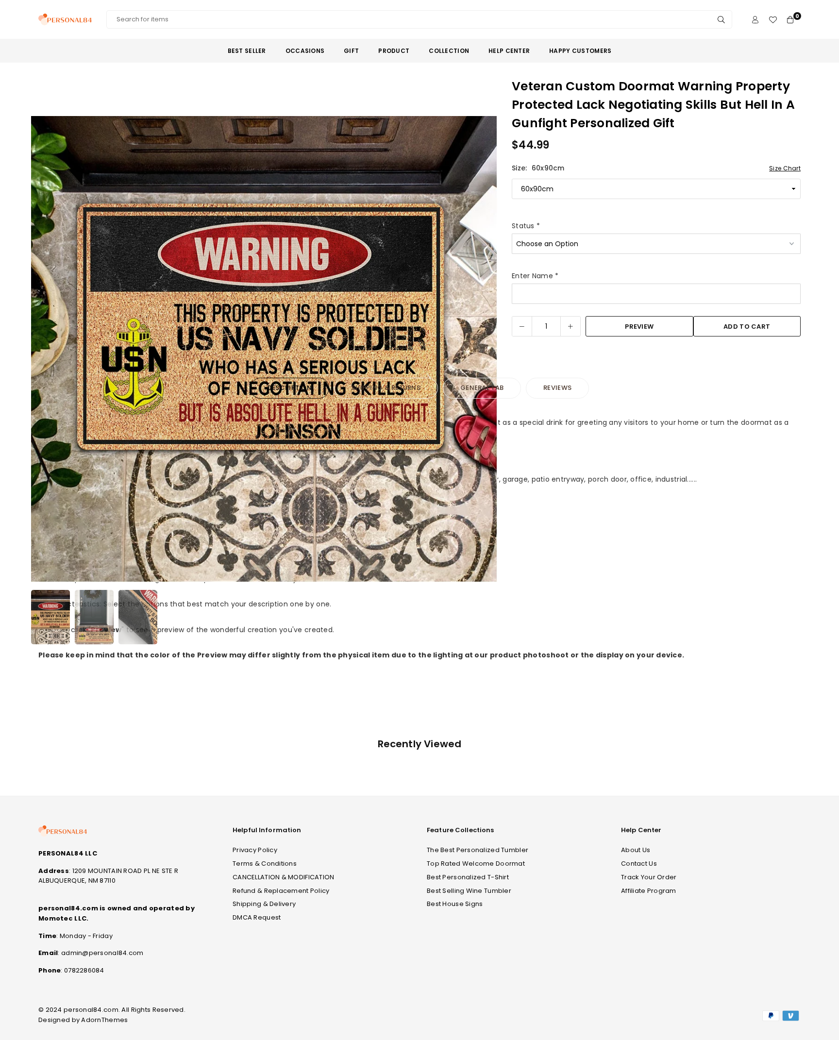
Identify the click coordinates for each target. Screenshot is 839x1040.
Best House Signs (455, 903)
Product (393, 51)
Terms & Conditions (265, 863)
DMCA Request (257, 917)
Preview (639, 326)
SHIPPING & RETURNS (386, 387)
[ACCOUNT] (755, 19)
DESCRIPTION (290, 387)
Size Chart (785, 168)
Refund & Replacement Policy (281, 890)
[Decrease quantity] (522, 326)
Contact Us (639, 863)
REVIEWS (557, 387)
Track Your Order (648, 877)
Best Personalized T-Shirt (468, 877)
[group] (264, 349)
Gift (351, 51)
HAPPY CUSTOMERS (580, 51)
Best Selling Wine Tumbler (469, 890)
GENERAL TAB (481, 387)
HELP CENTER (509, 51)
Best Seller (247, 51)
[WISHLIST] (773, 19)
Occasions (305, 51)
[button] (483, 351)
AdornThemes (104, 1019)
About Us (635, 850)
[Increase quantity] (570, 326)
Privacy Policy (255, 850)
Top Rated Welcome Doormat (476, 863)
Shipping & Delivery (264, 903)
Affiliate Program (648, 890)
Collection (449, 51)
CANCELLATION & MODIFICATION (284, 877)
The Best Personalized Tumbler (477, 850)
